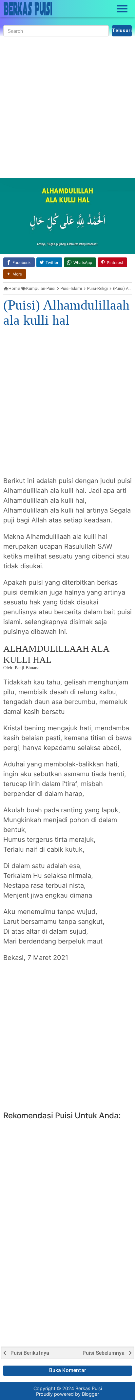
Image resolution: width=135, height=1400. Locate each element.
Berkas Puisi (88, 1388)
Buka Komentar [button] (67, 1370)
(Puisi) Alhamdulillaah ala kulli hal (66, 312)
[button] (14, 274)
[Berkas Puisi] (27, 9)
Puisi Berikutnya (29, 1353)
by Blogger (87, 1394)
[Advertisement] (67, 107)
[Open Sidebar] (122, 9)
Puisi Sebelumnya (104, 1353)
